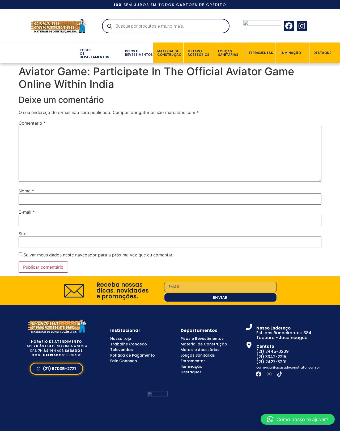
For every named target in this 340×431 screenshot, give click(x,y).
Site (22, 233)
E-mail (27, 212)
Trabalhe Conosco (128, 344)
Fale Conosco (123, 361)
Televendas (121, 349)
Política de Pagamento (132, 355)
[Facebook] (289, 26)
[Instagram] (302, 26)
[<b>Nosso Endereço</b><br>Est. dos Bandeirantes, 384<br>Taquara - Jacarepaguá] (249, 327)
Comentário (32, 123)
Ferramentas (193, 361)
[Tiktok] (279, 374)
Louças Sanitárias (198, 355)
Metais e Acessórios (200, 349)
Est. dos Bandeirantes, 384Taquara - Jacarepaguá (284, 332)
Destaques (191, 372)
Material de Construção (204, 344)
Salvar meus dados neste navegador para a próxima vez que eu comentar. (98, 255)
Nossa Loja (120, 338)
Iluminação (191, 366)
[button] (73, 53)
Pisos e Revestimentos (202, 338)
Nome (26, 191)
